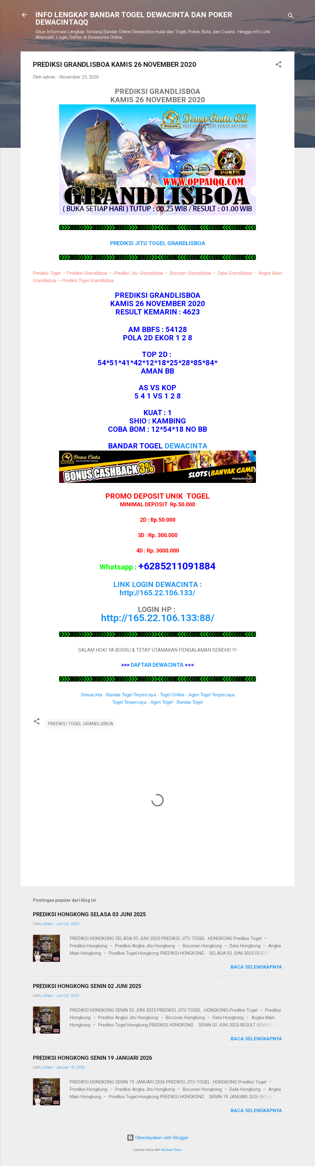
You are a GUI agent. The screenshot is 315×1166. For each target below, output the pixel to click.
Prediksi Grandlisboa (87, 273)
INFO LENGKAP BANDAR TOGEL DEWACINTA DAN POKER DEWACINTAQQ (133, 18)
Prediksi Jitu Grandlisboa (138, 273)
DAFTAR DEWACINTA (157, 665)
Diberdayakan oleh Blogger (161, 1137)
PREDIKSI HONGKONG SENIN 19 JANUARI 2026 (92, 1058)
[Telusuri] (290, 16)
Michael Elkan (171, 1150)
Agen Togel (161, 702)
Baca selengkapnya (256, 967)
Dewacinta (91, 694)
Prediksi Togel (47, 273)
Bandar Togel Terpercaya (131, 694)
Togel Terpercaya (129, 702)
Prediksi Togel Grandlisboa (88, 280)
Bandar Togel (190, 702)
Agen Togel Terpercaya (211, 694)
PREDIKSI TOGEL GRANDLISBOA (80, 724)
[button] (278, 65)
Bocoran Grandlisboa (190, 273)
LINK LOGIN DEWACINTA (155, 584)
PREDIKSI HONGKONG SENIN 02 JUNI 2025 (87, 986)
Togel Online (172, 694)
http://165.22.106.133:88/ (157, 618)
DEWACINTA (186, 446)
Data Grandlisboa (234, 273)
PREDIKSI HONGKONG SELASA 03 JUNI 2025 (89, 914)
